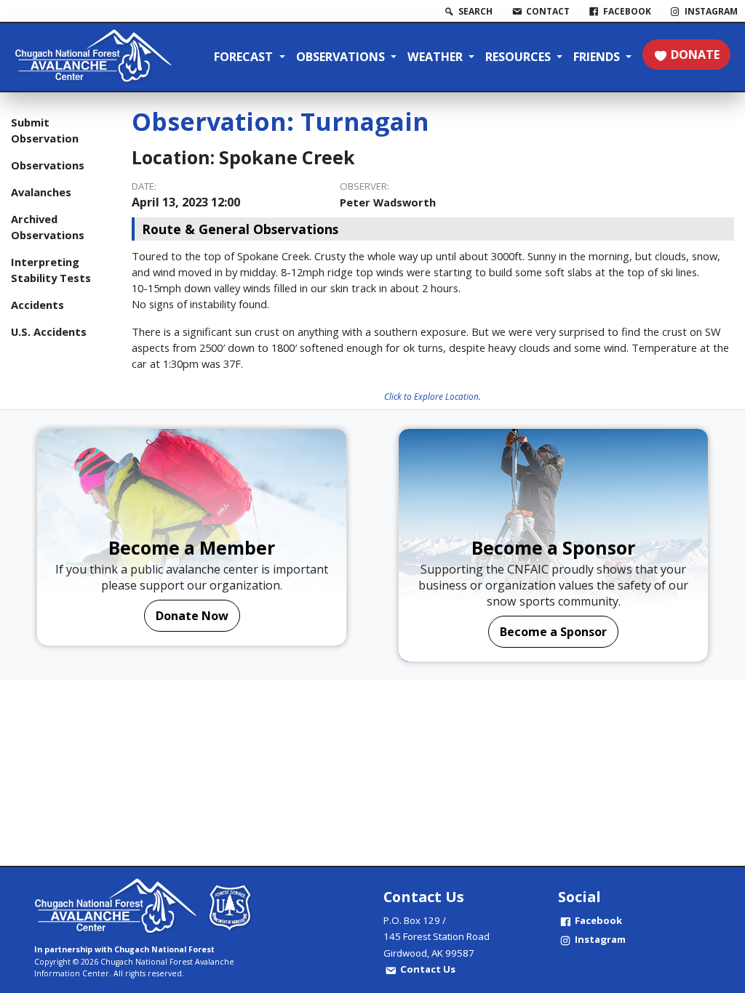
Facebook (598, 920)
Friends (598, 57)
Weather (436, 57)
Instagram (600, 939)
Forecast (245, 57)
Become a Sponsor (553, 632)
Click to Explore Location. (432, 396)
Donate (695, 55)
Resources (519, 57)
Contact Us (427, 969)
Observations (342, 57)
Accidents (37, 304)
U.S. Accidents (49, 331)
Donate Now (192, 616)
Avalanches (41, 192)
